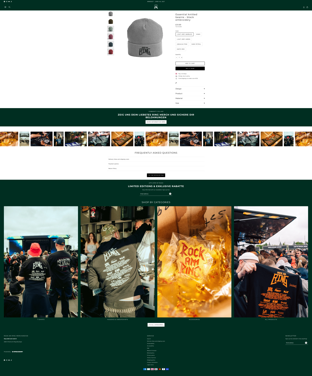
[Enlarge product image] (145, 38)
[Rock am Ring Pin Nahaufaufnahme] (107, 139)
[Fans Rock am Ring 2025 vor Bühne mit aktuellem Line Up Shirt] (89, 139)
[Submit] (170, 194)
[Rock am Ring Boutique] (156, 6)
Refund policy (150, 353)
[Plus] (182, 57)
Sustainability (150, 343)
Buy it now (190, 68)
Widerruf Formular (151, 350)
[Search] (9, 7)
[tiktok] (11, 1)
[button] (176, 82)
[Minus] (177, 57)
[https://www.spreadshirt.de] (17, 351)
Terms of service (151, 357)
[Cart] (307, 6)
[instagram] (7, 1)
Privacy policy (151, 355)
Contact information (152, 362)
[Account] (303, 7)
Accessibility (150, 345)
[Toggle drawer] (5, 7)
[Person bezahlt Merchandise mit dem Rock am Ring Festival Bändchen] (141, 139)
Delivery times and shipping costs (156, 341)
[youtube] (9, 1)
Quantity (178, 54)
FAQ (148, 348)
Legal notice (150, 364)
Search (149, 338)
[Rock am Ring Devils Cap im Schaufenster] (26, 139)
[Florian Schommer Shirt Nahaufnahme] (72, 139)
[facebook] (4, 1)
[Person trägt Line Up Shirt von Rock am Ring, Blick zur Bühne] (9, 139)
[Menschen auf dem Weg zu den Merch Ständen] (124, 139)
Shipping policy (151, 360)
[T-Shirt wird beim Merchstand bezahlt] (49, 139)
